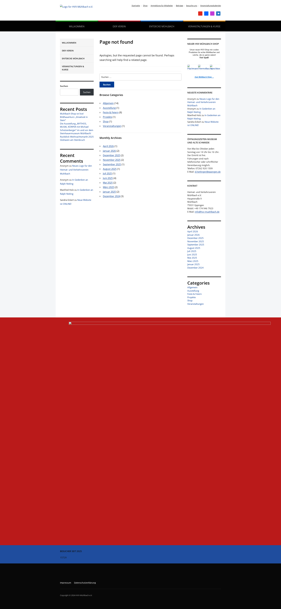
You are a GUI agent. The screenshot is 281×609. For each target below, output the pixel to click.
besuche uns (191, 5)
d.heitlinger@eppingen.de (208, 171)
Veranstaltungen (112, 126)
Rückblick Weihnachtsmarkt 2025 (77, 136)
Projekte (107, 117)
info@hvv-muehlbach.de (207, 211)
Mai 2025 (108, 182)
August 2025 (109, 169)
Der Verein (119, 26)
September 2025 (112, 164)
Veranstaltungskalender (210, 5)
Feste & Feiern (111, 112)
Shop (145, 5)
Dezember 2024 (111, 196)
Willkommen (76, 26)
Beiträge (179, 5)
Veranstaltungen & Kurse (204, 26)
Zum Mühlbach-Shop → (204, 77)
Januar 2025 (109, 191)
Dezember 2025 (111, 155)
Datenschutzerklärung (85, 582)
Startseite (136, 5)
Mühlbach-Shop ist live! (72, 113)
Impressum (65, 582)
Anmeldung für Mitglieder (162, 5)
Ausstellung (109, 108)
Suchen (64, 86)
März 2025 (108, 187)
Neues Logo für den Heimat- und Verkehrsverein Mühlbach (76, 169)
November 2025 (111, 159)
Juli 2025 (107, 173)
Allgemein (108, 103)
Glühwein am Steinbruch (72, 139)
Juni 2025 (108, 178)
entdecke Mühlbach (161, 26)
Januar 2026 (109, 150)
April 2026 (108, 146)
